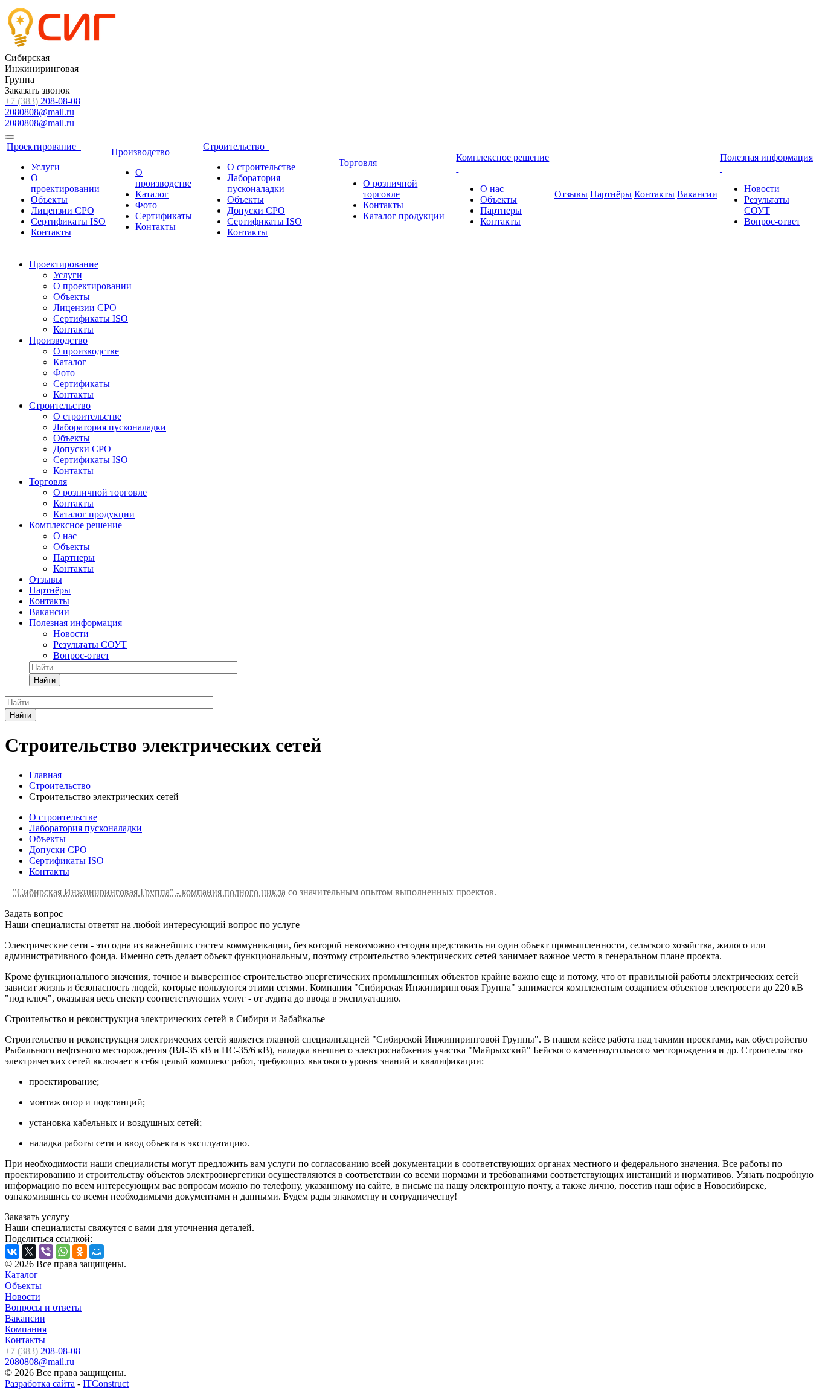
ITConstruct (106, 1383)
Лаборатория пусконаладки (255, 183)
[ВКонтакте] (12, 1251)
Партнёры (611, 194)
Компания (26, 1329)
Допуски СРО (256, 210)
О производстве (163, 177)
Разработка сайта (40, 1383)
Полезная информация (75, 623)
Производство (143, 152)
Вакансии (697, 194)
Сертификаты (163, 216)
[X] (29, 1251)
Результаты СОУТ (766, 205)
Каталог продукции (404, 216)
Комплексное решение (75, 525)
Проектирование (44, 146)
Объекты (49, 199)
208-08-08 (42, 101)
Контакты (51, 232)
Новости (762, 189)
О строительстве (261, 167)
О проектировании (65, 183)
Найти (45, 680)
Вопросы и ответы (43, 1307)
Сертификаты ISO (68, 221)
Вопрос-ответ (772, 221)
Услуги (45, 167)
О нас (492, 189)
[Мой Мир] (96, 1251)
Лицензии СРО (62, 210)
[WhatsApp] (63, 1251)
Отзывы (571, 194)
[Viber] (46, 1251)
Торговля (360, 163)
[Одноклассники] (79, 1251)
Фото (146, 205)
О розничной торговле (390, 188)
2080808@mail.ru (39, 112)
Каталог (152, 194)
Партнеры (501, 210)
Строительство (236, 146)
